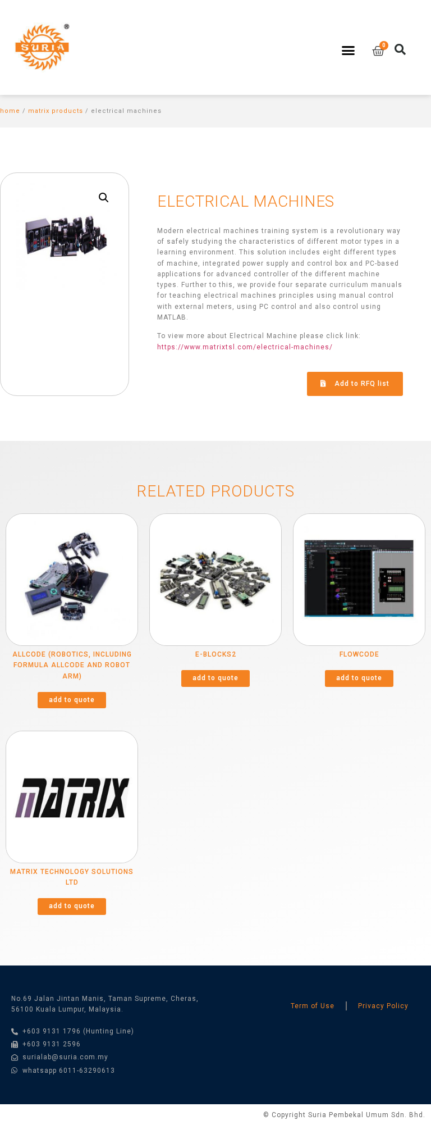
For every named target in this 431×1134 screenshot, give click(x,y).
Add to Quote (72, 700)
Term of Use (312, 1006)
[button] (348, 50)
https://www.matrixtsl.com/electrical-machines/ (245, 347)
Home (10, 111)
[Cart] (378, 51)
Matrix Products (55, 111)
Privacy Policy (383, 1006)
